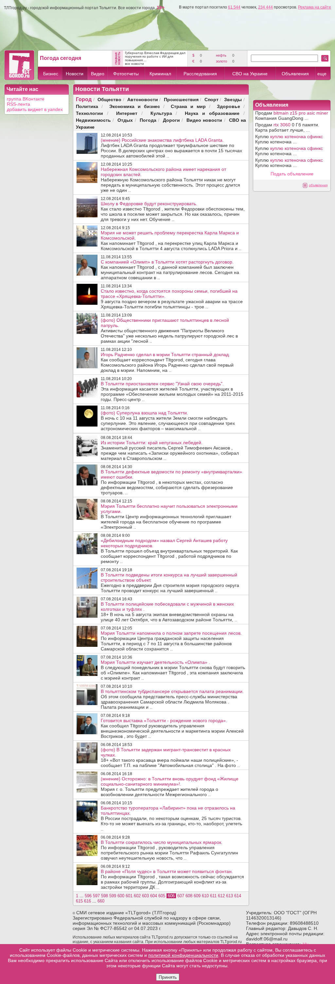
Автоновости (142, 99)
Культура (161, 113)
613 (229, 895)
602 (137, 895)
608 (188, 895)
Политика (87, 106)
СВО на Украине (250, 73)
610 (205, 895)
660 (100, 901)
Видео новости (204, 120)
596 (88, 895)
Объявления (295, 73)
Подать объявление (292, 173)
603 (145, 895)
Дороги (171, 120)
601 (129, 895)
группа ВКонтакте (25, 98)
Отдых (125, 120)
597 (96, 895)
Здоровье (228, 106)
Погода (148, 120)
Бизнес (50, 73)
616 (87, 901)
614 (237, 895)
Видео (97, 73)
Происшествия (181, 99)
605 (161, 895)
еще (321, 73)
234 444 (265, 7)
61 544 (234, 7)
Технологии (89, 113)
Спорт (211, 99)
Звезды (233, 99)
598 (104, 895)
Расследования (200, 73)
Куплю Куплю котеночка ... (289, 139)
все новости (134, 63)
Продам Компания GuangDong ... (291, 115)
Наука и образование (212, 113)
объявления (318, 185)
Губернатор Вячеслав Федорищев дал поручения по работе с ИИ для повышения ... (155, 56)
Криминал (160, 73)
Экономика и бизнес (134, 106)
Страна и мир (188, 106)
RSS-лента (18, 104)
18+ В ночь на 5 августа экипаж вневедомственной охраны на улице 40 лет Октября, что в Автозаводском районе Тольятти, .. (169, 611)
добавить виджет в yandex (35, 109)
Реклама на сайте (314, 7)
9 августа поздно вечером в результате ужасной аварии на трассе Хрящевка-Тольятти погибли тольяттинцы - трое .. (172, 298)
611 (213, 895)
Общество (109, 99)
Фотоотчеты (126, 73)
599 (112, 895)
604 (153, 895)
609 (197, 895)
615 (79, 901)
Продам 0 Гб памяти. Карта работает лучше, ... (287, 127)
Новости (74, 73)
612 (221, 895)
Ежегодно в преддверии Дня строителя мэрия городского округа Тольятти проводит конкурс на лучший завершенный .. (170, 582)
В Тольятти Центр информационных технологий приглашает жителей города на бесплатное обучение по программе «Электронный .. (169, 516)
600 (120, 895)
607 (180, 895)
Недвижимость (93, 120)
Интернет (126, 113)
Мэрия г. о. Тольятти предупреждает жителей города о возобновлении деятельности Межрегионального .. (169, 786)
